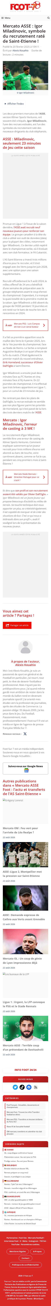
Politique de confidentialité (25, 1264)
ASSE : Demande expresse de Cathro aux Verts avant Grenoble (24, 917)
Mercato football (35, 1238)
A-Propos (37, 1251)
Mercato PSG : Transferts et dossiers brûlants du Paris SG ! (24, 1120)
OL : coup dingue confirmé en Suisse (18, 1153)
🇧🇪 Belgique (10, 1165)
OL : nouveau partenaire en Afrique (18, 1215)
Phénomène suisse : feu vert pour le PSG (20, 1157)
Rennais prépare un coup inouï (16, 1173)
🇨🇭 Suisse (8, 1149)
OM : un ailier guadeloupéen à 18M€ (18, 1200)
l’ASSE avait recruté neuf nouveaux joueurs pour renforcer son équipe (23, 231)
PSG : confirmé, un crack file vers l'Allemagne (22, 1192)
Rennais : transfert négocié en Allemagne (20, 1188)
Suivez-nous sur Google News (25, 766)
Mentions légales (17, 1251)
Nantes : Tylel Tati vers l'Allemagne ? (18, 1184)
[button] (48, 18)
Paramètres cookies (30, 1244)
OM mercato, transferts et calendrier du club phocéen (24, 1132)
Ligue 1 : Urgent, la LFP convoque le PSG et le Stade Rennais (24, 1004)
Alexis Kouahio (25, 665)
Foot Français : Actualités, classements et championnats (23, 1106)
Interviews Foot (11, 1241)
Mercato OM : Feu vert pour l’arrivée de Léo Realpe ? (20, 830)
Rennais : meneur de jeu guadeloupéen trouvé (22, 1204)
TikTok (43, 1241)
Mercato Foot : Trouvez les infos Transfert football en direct (23, 1113)
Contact (25, 1258)
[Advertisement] (25, 186)
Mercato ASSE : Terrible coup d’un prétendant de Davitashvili (23, 1047)
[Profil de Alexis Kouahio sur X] (25, 734)
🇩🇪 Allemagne (11, 1181)
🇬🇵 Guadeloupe (12, 1196)
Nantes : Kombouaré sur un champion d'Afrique (23, 1219)
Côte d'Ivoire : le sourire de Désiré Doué (20, 1223)
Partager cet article (19, 625)
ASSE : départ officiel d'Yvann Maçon (18, 1208)
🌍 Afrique (10, 1212)
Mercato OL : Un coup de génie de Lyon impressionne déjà (22, 960)
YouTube (15, 1244)
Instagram (33, 1241)
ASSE (38, 412)
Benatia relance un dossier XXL (16, 1168)
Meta (25, 1241)
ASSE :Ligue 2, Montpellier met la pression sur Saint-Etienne (22, 874)
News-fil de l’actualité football (18, 1127)
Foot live (23, 1238)
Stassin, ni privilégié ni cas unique (17, 1177)
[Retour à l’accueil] (25, 6)
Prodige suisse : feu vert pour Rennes (18, 1161)
